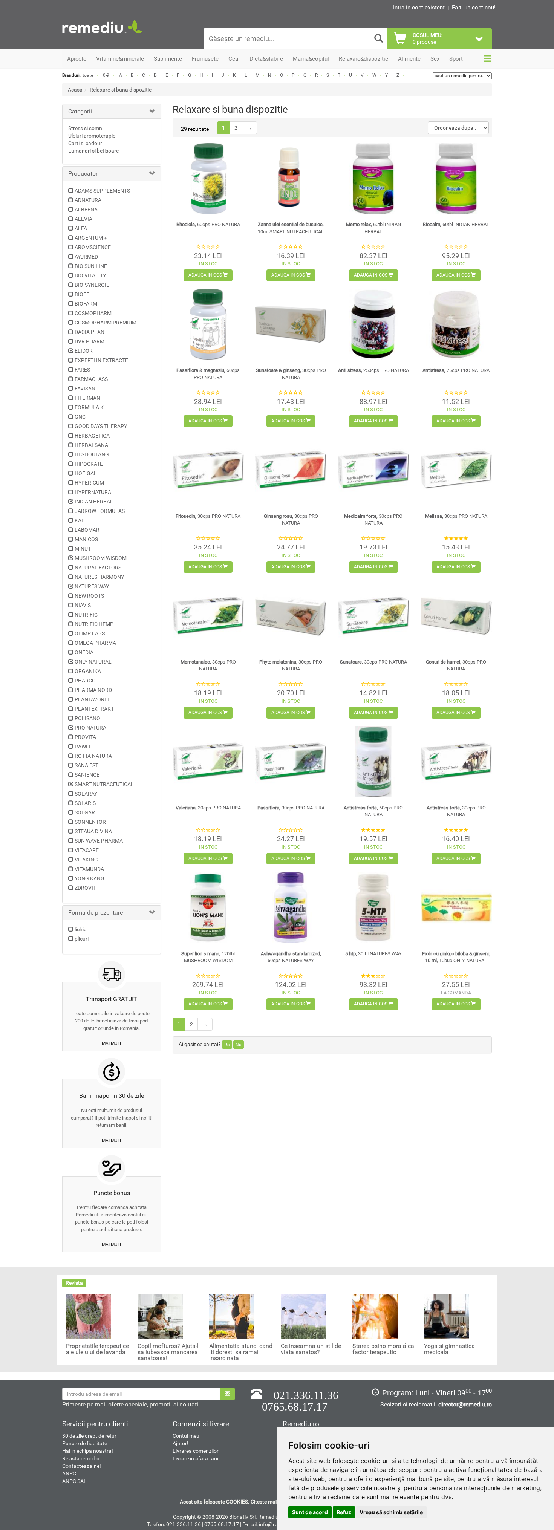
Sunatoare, (373, 662)
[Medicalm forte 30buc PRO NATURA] (373, 470)
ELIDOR (84, 351)
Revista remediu (80, 1458)
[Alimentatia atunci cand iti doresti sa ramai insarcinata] (231, 1316)
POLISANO (87, 718)
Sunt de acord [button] (310, 1512)
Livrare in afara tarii (195, 1458)
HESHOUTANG (92, 454)
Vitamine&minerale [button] (120, 58)
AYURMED (86, 257)
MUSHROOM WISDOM (101, 558)
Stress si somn (85, 128)
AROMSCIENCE (93, 247)
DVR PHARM (89, 341)
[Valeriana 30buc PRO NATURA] (208, 761)
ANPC (69, 1473)
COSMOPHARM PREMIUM (105, 323)
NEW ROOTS (89, 596)
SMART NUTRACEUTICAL (104, 784)
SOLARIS (85, 803)
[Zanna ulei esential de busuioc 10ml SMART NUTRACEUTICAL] (290, 178)
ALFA (81, 228)
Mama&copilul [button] (311, 58)
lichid (81, 929)
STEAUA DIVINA (93, 831)
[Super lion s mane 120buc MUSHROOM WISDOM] (208, 907)
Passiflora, (290, 808)
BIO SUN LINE (91, 266)
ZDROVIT (85, 888)
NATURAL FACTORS (98, 568)
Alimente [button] (409, 58)
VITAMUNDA (89, 869)
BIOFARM (86, 304)
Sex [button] (434, 58)
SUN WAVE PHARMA (99, 841)
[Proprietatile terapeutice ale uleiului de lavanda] (88, 1316)
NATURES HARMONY (99, 577)
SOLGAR (85, 812)
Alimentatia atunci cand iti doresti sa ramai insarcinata (240, 1352)
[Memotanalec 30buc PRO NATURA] (208, 616)
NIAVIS (83, 605)
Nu (239, 1044)
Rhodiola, (208, 224)
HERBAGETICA (92, 436)
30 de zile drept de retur (89, 1436)
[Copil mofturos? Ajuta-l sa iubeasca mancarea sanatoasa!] (160, 1316)
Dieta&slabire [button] (266, 58)
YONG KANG (89, 878)
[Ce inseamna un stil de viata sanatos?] (303, 1316)
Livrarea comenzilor (196, 1451)
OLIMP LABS (90, 633)
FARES (82, 370)
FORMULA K (89, 407)
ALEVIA (83, 219)
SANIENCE (87, 775)
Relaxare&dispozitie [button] (363, 58)
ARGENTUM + (91, 238)
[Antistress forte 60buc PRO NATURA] (373, 761)
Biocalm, (456, 224)
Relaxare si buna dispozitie (121, 90)
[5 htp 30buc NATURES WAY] (373, 907)
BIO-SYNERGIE (92, 285)
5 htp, (373, 953)
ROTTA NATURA (93, 756)
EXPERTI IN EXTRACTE (101, 360)
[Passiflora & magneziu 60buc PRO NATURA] (208, 324)
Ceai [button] (234, 58)
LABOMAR (87, 530)
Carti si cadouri (85, 143)
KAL (79, 520)
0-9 (106, 75)
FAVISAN (85, 389)
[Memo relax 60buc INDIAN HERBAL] (373, 178)
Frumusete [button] (205, 58)
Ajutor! (180, 1443)
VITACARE (87, 850)
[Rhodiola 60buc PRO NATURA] (208, 178)
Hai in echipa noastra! (87, 1451)
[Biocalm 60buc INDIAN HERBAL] (456, 178)
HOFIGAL (86, 473)
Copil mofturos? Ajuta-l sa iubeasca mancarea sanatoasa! (168, 1352)
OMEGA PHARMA (95, 643)
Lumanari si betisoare (93, 151)
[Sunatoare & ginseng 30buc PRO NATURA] (290, 324)
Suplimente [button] (168, 58)
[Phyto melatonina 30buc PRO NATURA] (290, 616)
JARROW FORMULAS (100, 511)
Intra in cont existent (419, 7)
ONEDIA (84, 652)
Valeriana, (208, 808)
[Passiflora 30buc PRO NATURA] (290, 761)
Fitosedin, (208, 516)
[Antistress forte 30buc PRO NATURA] (456, 761)
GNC (80, 417)
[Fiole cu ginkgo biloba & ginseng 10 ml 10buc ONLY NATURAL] (456, 907)
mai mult (112, 1043)
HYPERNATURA (93, 492)
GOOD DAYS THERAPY (101, 426)
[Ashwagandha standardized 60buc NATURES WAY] (290, 907)
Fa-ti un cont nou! (474, 7)
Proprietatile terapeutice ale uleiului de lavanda (97, 1349)
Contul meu (186, 1436)
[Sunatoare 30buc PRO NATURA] (373, 616)
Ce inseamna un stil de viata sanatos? (311, 1349)
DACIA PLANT (91, 332)
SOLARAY (86, 794)
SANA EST (86, 765)
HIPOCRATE (89, 464)
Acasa (75, 90)
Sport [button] (456, 58)
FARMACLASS (91, 379)
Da (227, 1044)
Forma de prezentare (95, 912)
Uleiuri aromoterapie (91, 136)
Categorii (80, 111)
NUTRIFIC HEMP (94, 624)
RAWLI (82, 747)
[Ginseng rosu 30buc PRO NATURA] (290, 470)
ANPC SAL (74, 1481)
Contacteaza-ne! (81, 1466)
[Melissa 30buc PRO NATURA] (456, 470)
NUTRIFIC (86, 615)
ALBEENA (86, 210)
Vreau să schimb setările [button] (391, 1512)
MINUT (83, 549)
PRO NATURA (90, 728)
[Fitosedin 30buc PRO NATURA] (208, 470)
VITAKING (86, 860)
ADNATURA (88, 200)
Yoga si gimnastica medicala (449, 1349)
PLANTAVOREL (92, 699)
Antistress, (456, 370)
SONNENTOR (90, 822)
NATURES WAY (92, 586)
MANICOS (86, 539)
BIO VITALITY (90, 275)
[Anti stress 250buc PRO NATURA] (373, 324)
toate (88, 75)
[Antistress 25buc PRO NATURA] (456, 324)
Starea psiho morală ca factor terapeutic (383, 1349)
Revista (74, 1283)
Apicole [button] (76, 58)
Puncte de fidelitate (84, 1443)
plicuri (82, 939)
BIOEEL (83, 294)
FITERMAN (87, 398)
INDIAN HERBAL (94, 502)
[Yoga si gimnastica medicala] (446, 1316)
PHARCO (85, 681)
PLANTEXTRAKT (94, 709)
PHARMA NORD (93, 690)
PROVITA (85, 737)
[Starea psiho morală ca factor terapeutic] (375, 1316)
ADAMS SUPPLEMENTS (102, 191)
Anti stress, (373, 370)
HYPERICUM (89, 483)
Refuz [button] (344, 1512)
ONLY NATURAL (93, 662)
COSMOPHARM (93, 313)
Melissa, (456, 516)
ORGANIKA (88, 671)
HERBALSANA (91, 445)
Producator (83, 173)
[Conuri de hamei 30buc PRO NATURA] (456, 616)
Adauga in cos (205, 275)
